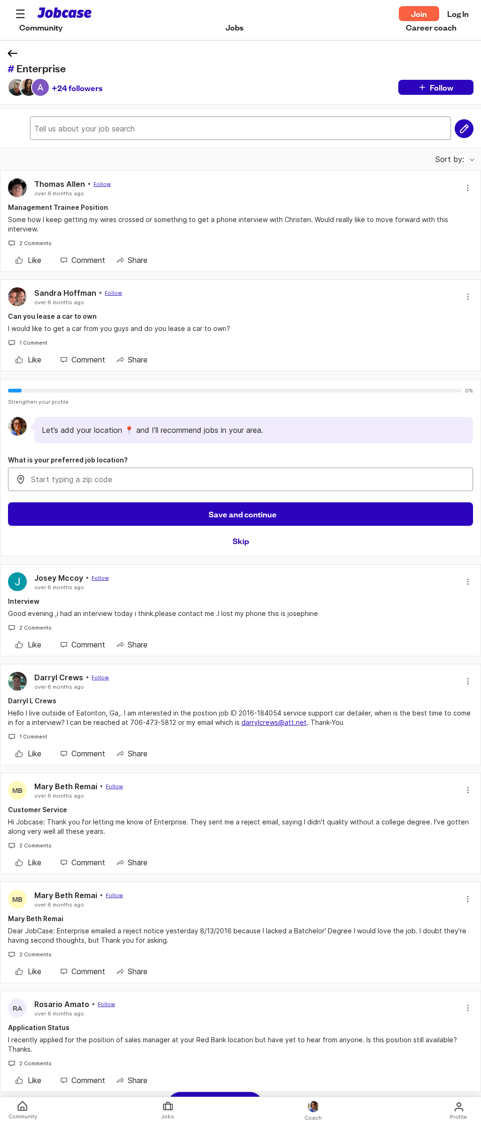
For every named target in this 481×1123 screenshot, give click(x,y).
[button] (20, 13)
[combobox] (240, 479)
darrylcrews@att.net (274, 722)
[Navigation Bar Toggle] (20, 14)
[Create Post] (464, 128)
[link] (28, 260)
